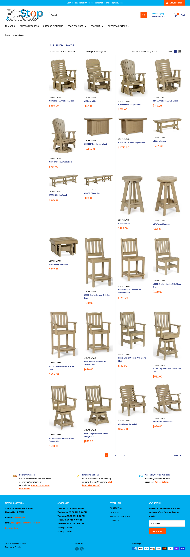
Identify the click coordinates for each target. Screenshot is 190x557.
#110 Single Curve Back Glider (61, 101)
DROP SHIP (95, 26)
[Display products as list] (179, 51)
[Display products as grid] (175, 51)
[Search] (143, 15)
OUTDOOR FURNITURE (53, 26)
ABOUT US (114, 512)
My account (157, 16)
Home (7, 35)
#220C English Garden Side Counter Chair (129, 291)
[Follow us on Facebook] (77, 549)
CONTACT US (115, 508)
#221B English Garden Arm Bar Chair (62, 367)
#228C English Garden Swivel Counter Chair (61, 439)
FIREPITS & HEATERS (117, 26)
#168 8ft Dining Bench (93, 193)
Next (176, 455)
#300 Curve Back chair (128, 424)
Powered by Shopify (13, 547)
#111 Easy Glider (90, 101)
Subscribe (157, 531)
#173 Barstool (124, 223)
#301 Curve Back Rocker (163, 421)
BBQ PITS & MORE (75, 26)
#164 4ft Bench (159, 141)
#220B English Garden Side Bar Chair (97, 296)
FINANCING (10, 26)
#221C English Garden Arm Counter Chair (95, 363)
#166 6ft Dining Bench (58, 195)
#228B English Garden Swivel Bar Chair (167, 370)
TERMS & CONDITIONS (120, 516)
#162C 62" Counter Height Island (131, 142)
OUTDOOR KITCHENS (29, 26)
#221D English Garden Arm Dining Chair (132, 359)
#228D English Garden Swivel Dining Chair (96, 435)
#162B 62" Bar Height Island (95, 144)
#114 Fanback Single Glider (129, 104)
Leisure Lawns (18, 35)
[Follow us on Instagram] (82, 549)
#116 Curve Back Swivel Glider (165, 101)
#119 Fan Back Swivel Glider (60, 162)
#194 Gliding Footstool (58, 264)
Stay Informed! (176, 3)
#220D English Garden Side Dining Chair (167, 285)
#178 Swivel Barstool (161, 224)
